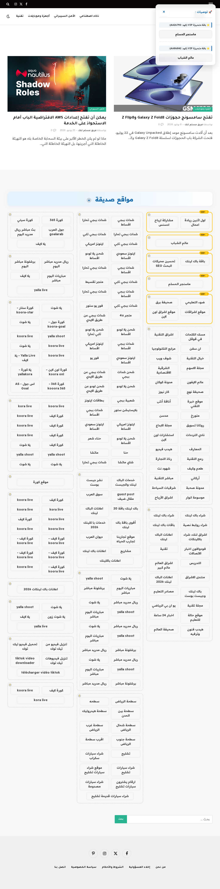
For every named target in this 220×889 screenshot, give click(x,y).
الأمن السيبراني (64, 16)
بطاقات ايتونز (94, 400)
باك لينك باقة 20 (125, 508)
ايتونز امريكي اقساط (94, 346)
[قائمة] (211, 4)
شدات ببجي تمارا (94, 220)
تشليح (125, 753)
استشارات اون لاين (164, 437)
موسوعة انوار (195, 497)
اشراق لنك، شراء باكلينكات (195, 537)
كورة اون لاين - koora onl (56, 372)
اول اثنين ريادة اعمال (195, 222)
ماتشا (94, 452)
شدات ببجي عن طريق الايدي (94, 317)
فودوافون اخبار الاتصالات (195, 551)
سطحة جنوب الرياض (125, 741)
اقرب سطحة (94, 739)
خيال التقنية (195, 358)
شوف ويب (163, 358)
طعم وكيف (195, 468)
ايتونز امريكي (94, 244)
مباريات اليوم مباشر (125, 590)
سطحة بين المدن (126, 713)
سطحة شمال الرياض (125, 727)
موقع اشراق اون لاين (163, 314)
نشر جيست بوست (94, 482)
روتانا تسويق (195, 425)
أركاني (195, 478)
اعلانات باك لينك (94, 551)
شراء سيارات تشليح (126, 770)
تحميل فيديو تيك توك (25, 646)
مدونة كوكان (164, 382)
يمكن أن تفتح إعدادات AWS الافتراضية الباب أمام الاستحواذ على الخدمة (59, 121)
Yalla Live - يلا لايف (25, 358)
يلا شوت (125, 578)
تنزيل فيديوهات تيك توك (56, 660)
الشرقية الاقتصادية (163, 370)
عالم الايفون (195, 382)
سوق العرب (94, 494)
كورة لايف (56, 416)
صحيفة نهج (195, 392)
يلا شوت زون (56, 617)
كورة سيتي (25, 220)
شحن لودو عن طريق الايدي (94, 388)
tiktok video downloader (25, 660)
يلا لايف (41, 244)
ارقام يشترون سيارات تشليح (126, 784)
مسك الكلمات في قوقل (195, 336)
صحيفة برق (164, 302)
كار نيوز (164, 392)
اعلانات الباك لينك (164, 537)
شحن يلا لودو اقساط (94, 256)
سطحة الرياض (125, 701)
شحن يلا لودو (126, 386)
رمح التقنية (195, 459)
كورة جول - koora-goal (56, 324)
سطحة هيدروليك (94, 711)
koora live (25, 336)
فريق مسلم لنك (194, 125)
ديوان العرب (94, 537)
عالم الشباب (179, 243)
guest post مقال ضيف (125, 496)
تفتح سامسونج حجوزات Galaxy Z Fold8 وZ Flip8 (167, 118)
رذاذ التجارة (164, 459)
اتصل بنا (60, 867)
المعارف (195, 449)
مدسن (163, 416)
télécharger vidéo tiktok (40, 672)
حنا (126, 452)
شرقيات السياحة (164, 488)
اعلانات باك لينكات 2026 (41, 589)
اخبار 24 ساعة (164, 615)
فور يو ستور (94, 306)
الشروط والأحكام (113, 867)
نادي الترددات (195, 435)
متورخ (195, 416)
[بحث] (8, 4)
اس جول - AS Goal (25, 386)
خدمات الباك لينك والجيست (125, 482)
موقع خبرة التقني (195, 404)
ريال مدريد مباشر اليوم (56, 264)
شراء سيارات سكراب (94, 756)
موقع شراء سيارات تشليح (94, 770)
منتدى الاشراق (195, 577)
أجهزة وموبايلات (39, 16)
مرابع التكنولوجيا (164, 349)
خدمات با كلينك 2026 (94, 525)
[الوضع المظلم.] (8, 16)
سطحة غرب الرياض (94, 727)
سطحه (94, 701)
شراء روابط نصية (195, 525)
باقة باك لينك (195, 261)
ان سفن (195, 349)
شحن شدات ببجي (125, 374)
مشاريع (125, 551)
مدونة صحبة (195, 488)
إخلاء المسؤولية (139, 867)
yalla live (40, 290)
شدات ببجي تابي (94, 234)
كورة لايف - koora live (56, 541)
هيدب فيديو (164, 449)
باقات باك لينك (164, 525)
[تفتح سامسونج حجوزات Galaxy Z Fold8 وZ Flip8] (163, 83)
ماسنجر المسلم (179, 284)
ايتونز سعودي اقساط (125, 256)
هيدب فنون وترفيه (195, 631)
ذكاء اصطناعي (89, 16)
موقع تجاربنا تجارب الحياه (125, 539)
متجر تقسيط (94, 282)
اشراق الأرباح (164, 497)
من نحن (161, 867)
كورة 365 (56, 220)
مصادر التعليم (164, 591)
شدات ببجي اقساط (126, 222)
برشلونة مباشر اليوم (25, 264)
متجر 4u (126, 315)
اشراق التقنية (163, 334)
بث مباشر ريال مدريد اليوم (25, 232)
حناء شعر (94, 438)
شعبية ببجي (125, 400)
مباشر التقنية (163, 478)
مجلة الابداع (164, 425)
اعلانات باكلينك (110, 561)
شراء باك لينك (195, 515)
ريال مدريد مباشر (126, 602)
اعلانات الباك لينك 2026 (164, 579)
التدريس (195, 563)
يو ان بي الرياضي (164, 605)
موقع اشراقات (195, 312)
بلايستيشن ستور (125, 410)
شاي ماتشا (125, 462)
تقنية (19, 16)
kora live (25, 406)
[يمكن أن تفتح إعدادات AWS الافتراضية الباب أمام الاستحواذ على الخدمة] (57, 83)
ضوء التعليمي (195, 302)
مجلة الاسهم (195, 368)
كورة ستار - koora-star (25, 310)
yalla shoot (94, 578)
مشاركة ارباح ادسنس (163, 222)
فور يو (94, 358)
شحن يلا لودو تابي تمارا (94, 332)
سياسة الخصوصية (83, 867)
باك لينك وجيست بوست (195, 593)
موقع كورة (40, 482)
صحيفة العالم (164, 629)
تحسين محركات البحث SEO (164, 263)
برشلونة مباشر (94, 588)
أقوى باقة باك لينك (126, 525)
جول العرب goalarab (56, 232)
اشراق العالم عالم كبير (164, 565)
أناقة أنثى (164, 401)
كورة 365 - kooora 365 (56, 386)
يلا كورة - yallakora (25, 372)
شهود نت (163, 468)
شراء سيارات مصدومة (94, 784)
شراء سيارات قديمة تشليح (110, 796)
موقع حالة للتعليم (195, 617)
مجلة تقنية (195, 605)
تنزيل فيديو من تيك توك (56, 646)
